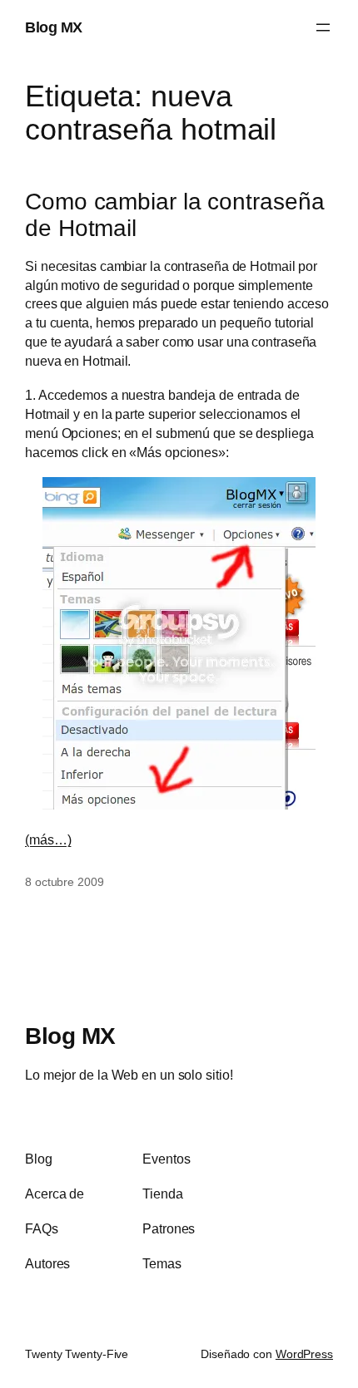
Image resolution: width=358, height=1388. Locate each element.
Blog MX (53, 27)
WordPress (304, 1354)
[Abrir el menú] (323, 27)
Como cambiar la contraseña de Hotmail (174, 214)
